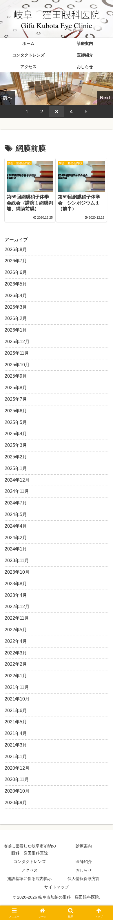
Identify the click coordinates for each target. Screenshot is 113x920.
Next (105, 97)
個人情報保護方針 (84, 878)
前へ (7, 97)
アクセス (29, 870)
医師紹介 (84, 861)
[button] (101, 769)
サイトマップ (56, 887)
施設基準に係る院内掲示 (29, 878)
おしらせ (84, 870)
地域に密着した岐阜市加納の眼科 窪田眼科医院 (29, 849)
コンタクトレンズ (29, 861)
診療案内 (84, 846)
